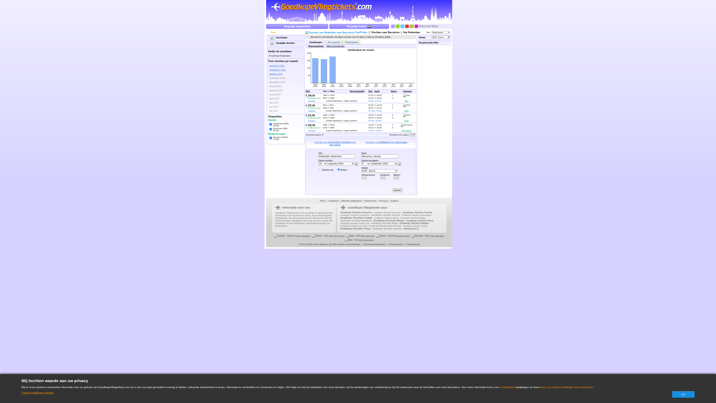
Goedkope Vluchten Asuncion (356, 212)
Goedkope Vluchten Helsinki (385, 215)
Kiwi (406, 101)
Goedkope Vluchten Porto (419, 220)
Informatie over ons (296, 207)
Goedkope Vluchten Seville (415, 226)
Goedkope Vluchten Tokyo (355, 228)
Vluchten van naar (335, 143)
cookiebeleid (507, 387)
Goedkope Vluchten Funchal (417, 212)
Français (383, 201)
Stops (394, 91)
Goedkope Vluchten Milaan (389, 220)
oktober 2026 (276, 74)
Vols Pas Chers (336, 236)
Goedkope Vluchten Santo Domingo (385, 226)
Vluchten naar (385, 32)
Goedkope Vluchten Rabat (384, 223)
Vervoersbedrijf (357, 91)
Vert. (370, 91)
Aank (376, 91)
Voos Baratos (437, 236)
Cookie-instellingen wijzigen (37, 392)
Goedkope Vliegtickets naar (367, 207)
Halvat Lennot (402, 236)
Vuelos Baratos (302, 236)
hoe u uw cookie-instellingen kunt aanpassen (566, 387)
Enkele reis (328, 170)
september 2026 (277, 70)
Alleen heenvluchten (335, 46)
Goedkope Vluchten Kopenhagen (416, 215)
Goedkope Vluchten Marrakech (356, 220)
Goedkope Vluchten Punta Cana (354, 223)
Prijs (308, 91)
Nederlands (370, 201)
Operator (407, 91)
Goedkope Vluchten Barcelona (387, 212)
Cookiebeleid (413, 244)
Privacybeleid (396, 244)
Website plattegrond (351, 201)
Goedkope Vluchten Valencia (387, 228)
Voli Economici (366, 240)
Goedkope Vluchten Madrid (386, 218)
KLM (406, 111)
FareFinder (281, 37)
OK (683, 394)
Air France (406, 130)
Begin (273, 32)
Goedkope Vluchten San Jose (353, 226)
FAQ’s (323, 201)
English (394, 201)
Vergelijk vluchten (285, 43)
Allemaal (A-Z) (411, 228)
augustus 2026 (276, 66)
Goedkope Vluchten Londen (356, 217)
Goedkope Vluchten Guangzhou (354, 215)
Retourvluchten (316, 46)
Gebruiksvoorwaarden (374, 244)
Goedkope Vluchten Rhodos (414, 223)
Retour (343, 170)
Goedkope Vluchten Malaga (413, 218)
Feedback (334, 201)
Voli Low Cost (367, 236)
